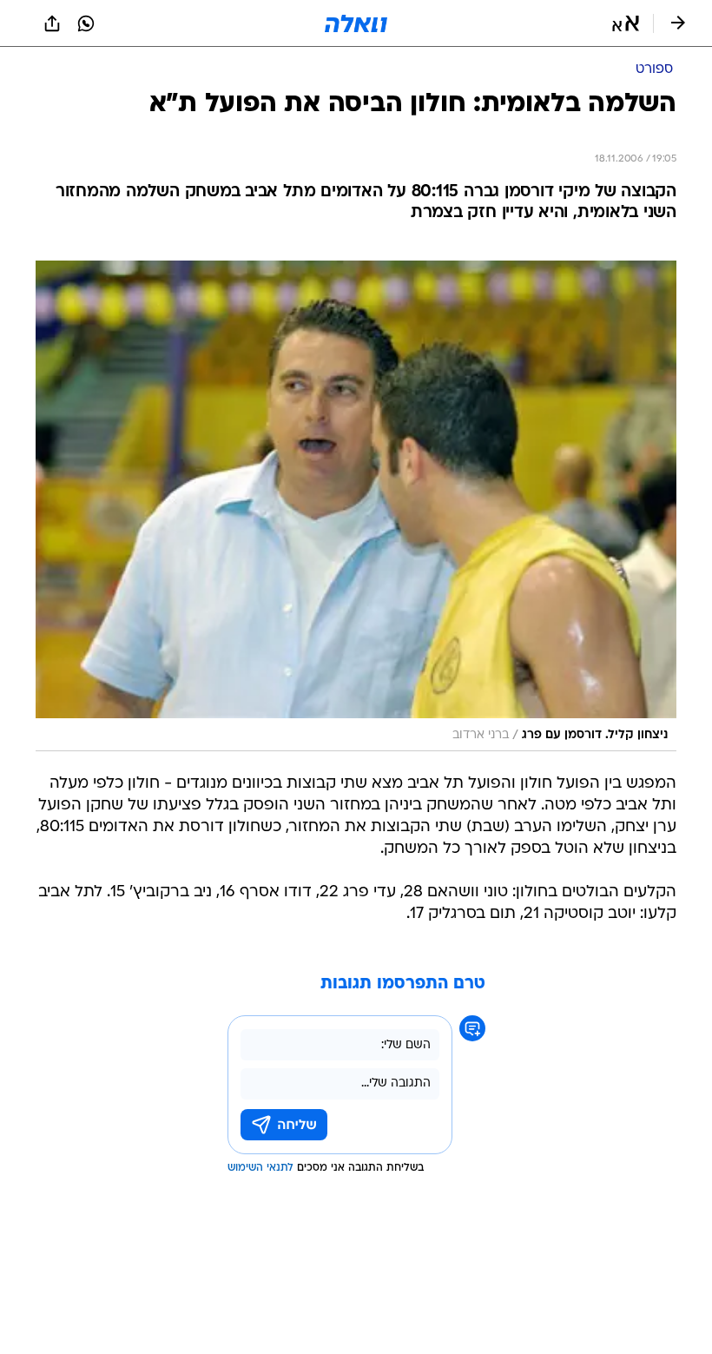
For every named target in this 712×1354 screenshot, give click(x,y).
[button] (625, 23)
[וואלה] (356, 23)
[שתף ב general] (52, 23)
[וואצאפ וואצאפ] (86, 23)
